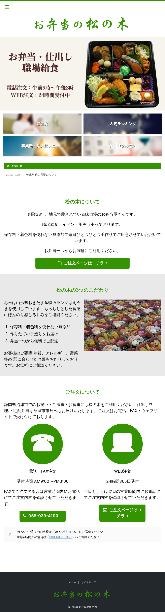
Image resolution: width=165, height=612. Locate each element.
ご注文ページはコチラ (84, 263)
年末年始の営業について (41, 174)
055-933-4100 (43, 515)
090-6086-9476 (60, 537)
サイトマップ (88, 582)
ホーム (72, 582)
